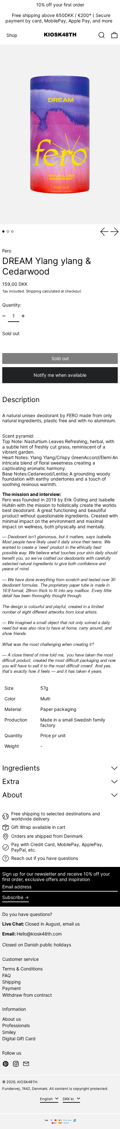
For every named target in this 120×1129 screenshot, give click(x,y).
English (47, 1098)
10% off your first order (60, 4)
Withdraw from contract (27, 995)
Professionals (16, 1025)
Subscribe (12, 897)
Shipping (33, 291)
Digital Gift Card (19, 1038)
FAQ (6, 975)
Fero (6, 250)
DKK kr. (69, 1098)
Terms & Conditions (22, 968)
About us (11, 1019)
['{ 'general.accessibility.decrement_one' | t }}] (4, 316)
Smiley (9, 1032)
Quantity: (11, 305)
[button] (101, 35)
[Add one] (23, 316)
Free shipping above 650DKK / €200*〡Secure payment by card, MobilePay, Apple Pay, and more (58, 17)
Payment (11, 988)
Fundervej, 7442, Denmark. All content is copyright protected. (55, 1088)
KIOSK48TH (27, 1082)
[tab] (3, 231)
